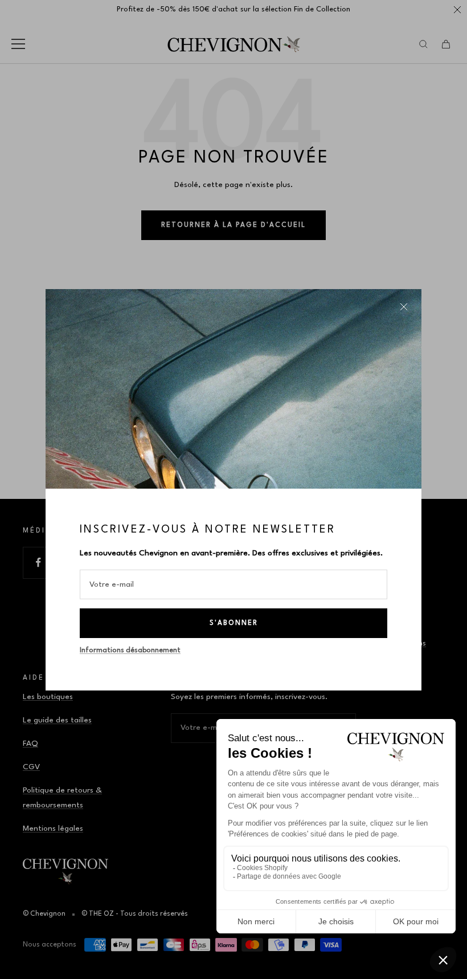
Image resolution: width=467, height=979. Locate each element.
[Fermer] (404, 307)
